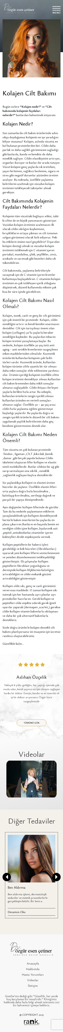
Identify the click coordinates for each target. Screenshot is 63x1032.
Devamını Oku (16, 912)
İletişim (33, 985)
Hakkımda (32, 969)
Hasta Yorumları (33, 974)
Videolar (32, 980)
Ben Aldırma (16, 887)
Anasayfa (33, 963)
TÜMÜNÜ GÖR (31, 722)
